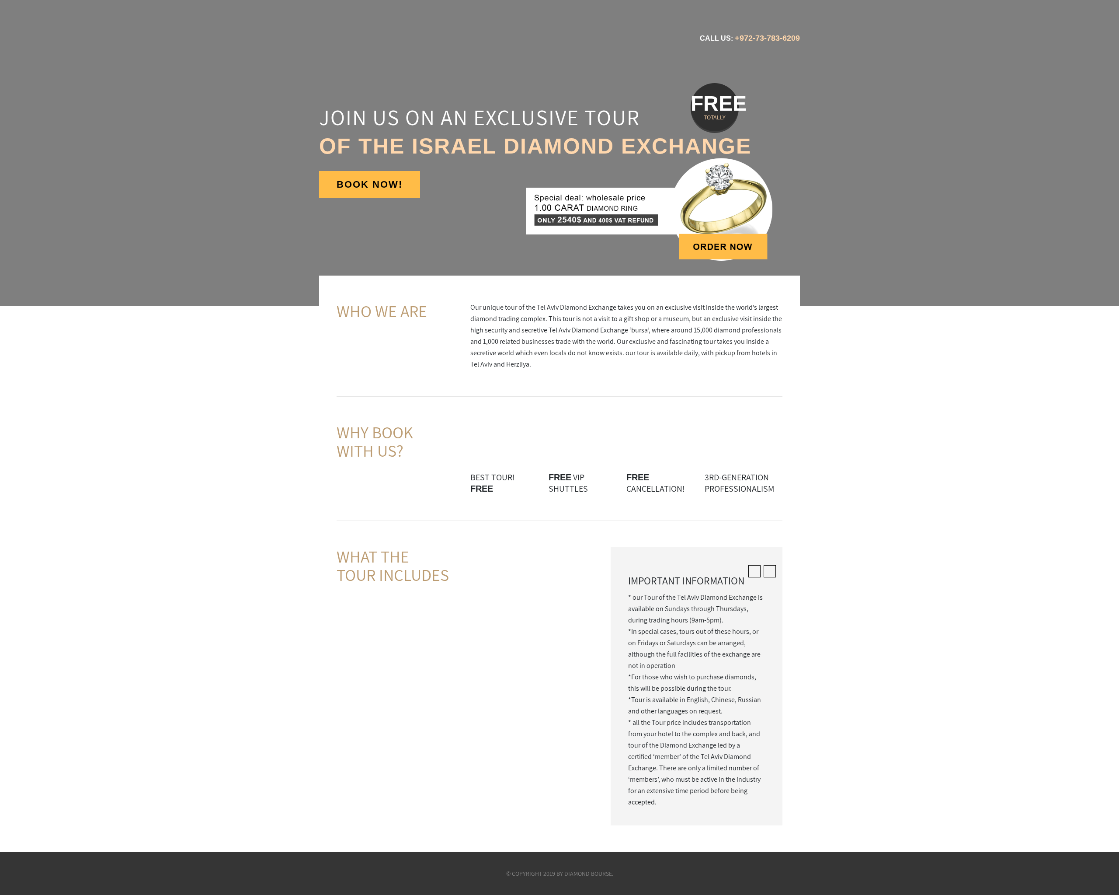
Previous (33, 153)
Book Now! (370, 184)
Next (1086, 153)
